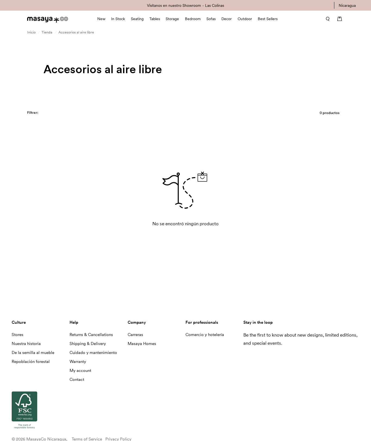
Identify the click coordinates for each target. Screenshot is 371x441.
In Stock (118, 19)
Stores (17, 334)
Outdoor (245, 19)
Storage (172, 19)
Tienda (47, 32)
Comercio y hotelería (205, 334)
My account (80, 370)
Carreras (135, 334)
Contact (77, 379)
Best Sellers (268, 19)
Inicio (31, 32)
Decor (226, 19)
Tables (154, 19)
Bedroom (193, 19)
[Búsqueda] (325, 18)
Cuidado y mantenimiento (93, 352)
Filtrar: (32, 112)
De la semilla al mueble (33, 352)
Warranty (78, 361)
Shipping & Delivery (88, 343)
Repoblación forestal (31, 361)
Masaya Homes (142, 343)
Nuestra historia (26, 343)
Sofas (211, 19)
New (101, 19)
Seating (137, 19)
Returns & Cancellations (91, 334)
